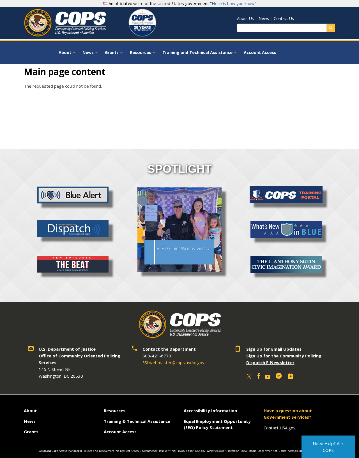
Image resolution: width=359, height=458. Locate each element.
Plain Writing (166, 451)
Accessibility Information (210, 410)
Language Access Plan (59, 451)
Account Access (260, 52)
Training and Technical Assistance (200, 54)
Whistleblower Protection (223, 451)
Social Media (248, 451)
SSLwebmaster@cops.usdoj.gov (173, 362)
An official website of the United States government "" (181, 3)
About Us (245, 18)
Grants (114, 54)
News (264, 18)
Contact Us (284, 18)
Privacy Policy (185, 451)
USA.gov (200, 451)
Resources (143, 54)
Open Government (144, 451)
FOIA (41, 451)
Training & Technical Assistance (137, 421)
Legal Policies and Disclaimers (94, 451)
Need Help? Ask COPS (328, 447)
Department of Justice (272, 451)
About (68, 54)
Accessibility (295, 451)
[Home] (65, 34)
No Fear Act (123, 451)
